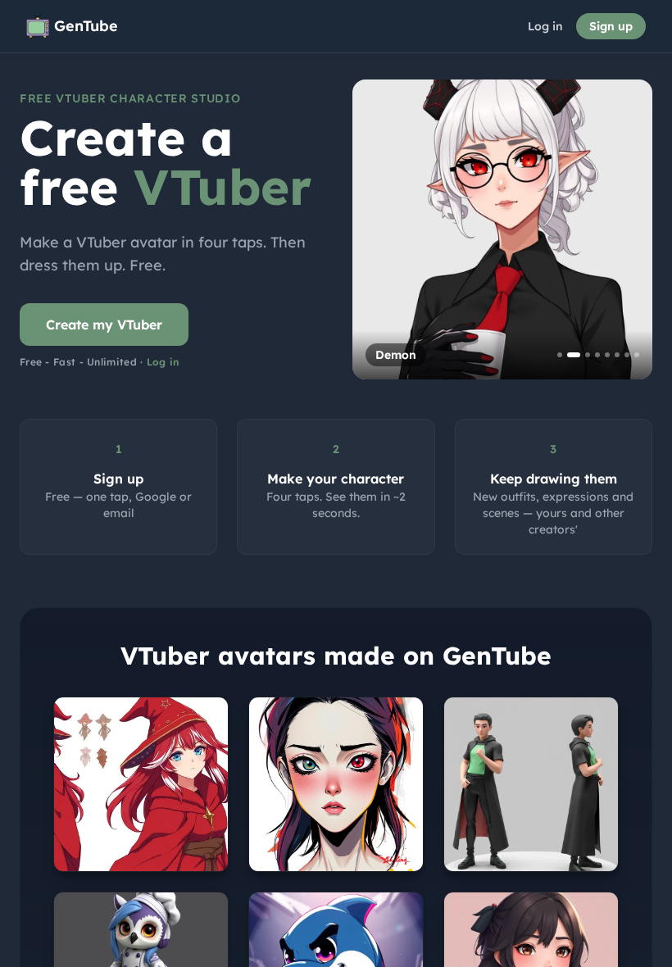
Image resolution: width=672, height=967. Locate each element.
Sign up (611, 26)
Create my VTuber (104, 324)
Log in (545, 26)
